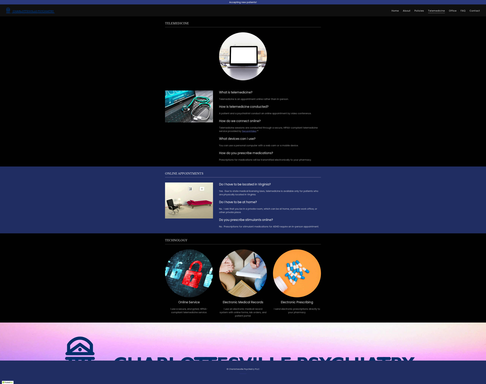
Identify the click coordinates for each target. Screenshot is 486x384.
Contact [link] (475, 10)
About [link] (406, 10)
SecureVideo (249, 131)
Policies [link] (419, 10)
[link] (30, 10)
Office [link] (453, 10)
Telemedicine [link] (436, 10)
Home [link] (395, 10)
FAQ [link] (463, 10)
